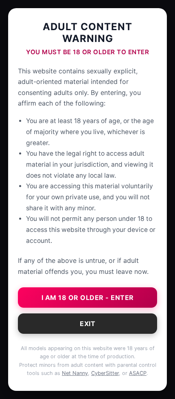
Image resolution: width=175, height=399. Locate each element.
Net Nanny (75, 373)
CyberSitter (105, 373)
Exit (87, 324)
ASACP (138, 373)
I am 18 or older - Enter (88, 297)
